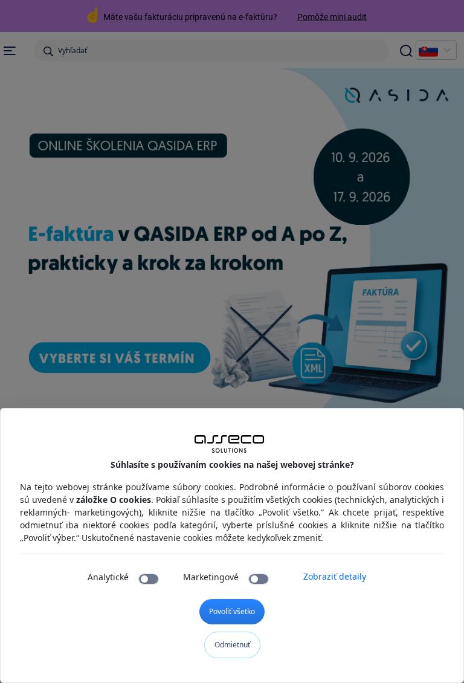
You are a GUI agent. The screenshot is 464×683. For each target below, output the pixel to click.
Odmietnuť (232, 644)
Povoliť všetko (232, 611)
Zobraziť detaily (334, 576)
